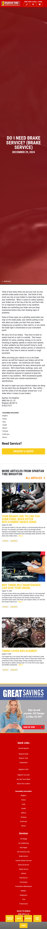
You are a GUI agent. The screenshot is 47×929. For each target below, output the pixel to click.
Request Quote (23, 754)
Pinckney (5, 431)
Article (5, 541)
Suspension (23, 895)
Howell (4, 425)
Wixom (4, 437)
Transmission (23, 904)
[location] (33, 4)
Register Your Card (23, 775)
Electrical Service (23, 865)
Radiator (23, 891)
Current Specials (23, 748)
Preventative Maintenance (23, 886)
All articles (34, 478)
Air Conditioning (23, 843)
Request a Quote (23, 451)
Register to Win (23, 769)
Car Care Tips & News (23, 779)
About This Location (23, 784)
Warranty (14, 541)
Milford (4, 428)
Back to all (7, 281)
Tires (23, 899)
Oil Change (23, 839)
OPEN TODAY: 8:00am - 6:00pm (33, 1)
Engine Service (23, 869)
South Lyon (5, 434)
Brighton (5, 416)
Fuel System (23, 882)
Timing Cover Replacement (19, 651)
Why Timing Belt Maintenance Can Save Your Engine (21, 586)
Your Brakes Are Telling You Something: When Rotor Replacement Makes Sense (21, 519)
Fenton (4, 419)
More (20, 536)
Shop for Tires (23, 758)
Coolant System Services (24, 860)
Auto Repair (23, 847)
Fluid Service (23, 878)
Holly (4, 422)
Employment (23, 762)
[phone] (27, 4)
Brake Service (23, 856)
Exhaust (23, 873)
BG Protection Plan (23, 852)
